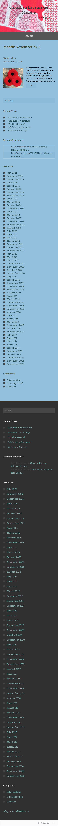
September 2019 (15, 289)
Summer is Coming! (18, 121)
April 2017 (12, 344)
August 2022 (14, 228)
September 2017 (15, 331)
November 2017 (15, 325)
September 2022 (16, 224)
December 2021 (15, 247)
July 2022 (12, 231)
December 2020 (15, 263)
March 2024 (13, 202)
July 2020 (12, 276)
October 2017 (14, 328)
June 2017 (12, 338)
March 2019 (13, 299)
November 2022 (15, 221)
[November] (31, 85)
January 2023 (14, 218)
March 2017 (13, 348)
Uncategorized (15, 383)
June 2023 (12, 211)
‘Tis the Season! (16, 124)
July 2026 (12, 173)
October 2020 (14, 270)
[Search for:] (29, 100)
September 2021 (15, 250)
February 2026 (15, 176)
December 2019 (15, 283)
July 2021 (12, 254)
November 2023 (15, 208)
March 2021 (13, 260)
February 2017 (14, 351)
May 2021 (12, 257)
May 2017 (12, 341)
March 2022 (13, 241)
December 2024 (15, 192)
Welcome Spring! (17, 130)
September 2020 (16, 273)
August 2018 (14, 312)
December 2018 (15, 302)
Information (14, 380)
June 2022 (12, 234)
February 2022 (15, 244)
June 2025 (12, 182)
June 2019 (12, 296)
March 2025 (13, 185)
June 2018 (12, 315)
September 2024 (16, 195)
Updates (11, 386)
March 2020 (13, 279)
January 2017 (14, 354)
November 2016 (15, 361)
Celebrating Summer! (19, 127)
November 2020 (15, 267)
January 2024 (14, 205)
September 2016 (15, 364)
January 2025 (14, 189)
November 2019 (15, 286)
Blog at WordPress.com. (16, 811)
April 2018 (12, 318)
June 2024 (12, 198)
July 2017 (12, 335)
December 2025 (15, 179)
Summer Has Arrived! (19, 117)
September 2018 (15, 309)
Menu (29, 35)
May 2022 (12, 237)
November (9, 58)
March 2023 (13, 215)
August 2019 (14, 292)
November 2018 (15, 305)
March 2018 (13, 322)
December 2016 (15, 357)
